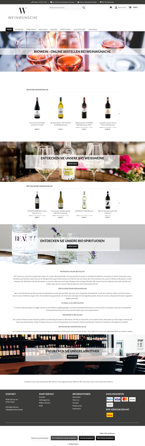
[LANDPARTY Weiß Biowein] (84, 200)
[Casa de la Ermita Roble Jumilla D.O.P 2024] (37, 108)
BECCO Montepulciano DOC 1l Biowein (107, 212)
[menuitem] (67, 7)
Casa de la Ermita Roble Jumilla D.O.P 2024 (37, 124)
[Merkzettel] (111, 7)
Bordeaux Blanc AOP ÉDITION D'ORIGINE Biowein (61, 124)
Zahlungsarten (44, 400)
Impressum (76, 409)
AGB (41, 406)
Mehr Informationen (107, 433)
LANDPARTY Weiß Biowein (84, 211)
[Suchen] (84, 7)
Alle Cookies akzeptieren (105, 438)
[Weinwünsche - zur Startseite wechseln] (23, 15)
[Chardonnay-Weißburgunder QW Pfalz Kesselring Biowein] (61, 200)
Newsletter (76, 397)
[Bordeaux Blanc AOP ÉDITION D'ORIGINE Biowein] (61, 108)
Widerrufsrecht (44, 403)
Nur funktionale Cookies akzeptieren (64, 438)
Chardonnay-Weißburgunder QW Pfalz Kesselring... (60, 212)
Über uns (75, 400)
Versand (75, 403)
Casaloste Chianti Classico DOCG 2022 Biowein (108, 124)
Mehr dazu (72, 164)
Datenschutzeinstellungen (40, 438)
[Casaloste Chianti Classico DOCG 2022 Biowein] (108, 108)
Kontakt (42, 397)
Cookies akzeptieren (87, 438)
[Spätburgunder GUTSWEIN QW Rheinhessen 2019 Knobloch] (84, 108)
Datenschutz (77, 406)
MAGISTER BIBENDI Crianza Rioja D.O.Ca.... (37, 212)
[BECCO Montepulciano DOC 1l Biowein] (108, 200)
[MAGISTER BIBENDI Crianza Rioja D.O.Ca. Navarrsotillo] (37, 200)
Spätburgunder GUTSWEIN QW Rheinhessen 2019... (84, 124)
